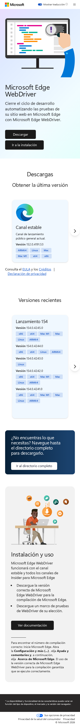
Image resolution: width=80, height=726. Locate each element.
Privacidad (69, 719)
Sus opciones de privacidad (59, 715)
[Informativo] (66, 4)
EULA (26, 269)
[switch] (51, 4)
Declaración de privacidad (27, 273)
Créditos (45, 269)
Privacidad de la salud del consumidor (39, 719)
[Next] (75, 231)
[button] (74, 4)
